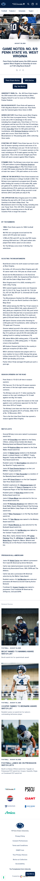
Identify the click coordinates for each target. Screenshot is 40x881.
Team (30, 11)
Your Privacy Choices (20, 855)
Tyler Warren (14, 519)
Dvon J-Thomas (23, 487)
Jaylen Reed (30, 538)
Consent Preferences (20, 841)
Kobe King (19, 493)
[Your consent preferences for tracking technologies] (4, 877)
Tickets (11, 11)
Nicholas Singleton (21, 131)
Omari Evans (15, 479)
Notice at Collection (20, 859)
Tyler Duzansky (21, 474)
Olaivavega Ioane (26, 485)
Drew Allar (10, 129)
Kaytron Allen (14, 167)
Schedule (22, 11)
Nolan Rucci (7, 540)
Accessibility (20, 864)
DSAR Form (20, 850)
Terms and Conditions (20, 845)
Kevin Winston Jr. (15, 525)
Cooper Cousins (18, 587)
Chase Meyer (14, 498)
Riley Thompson (15, 514)
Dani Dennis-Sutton (17, 468)
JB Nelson (19, 538)
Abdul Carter (14, 453)
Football (5, 648)
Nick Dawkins (21, 463)
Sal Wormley (22, 530)
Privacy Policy (20, 836)
